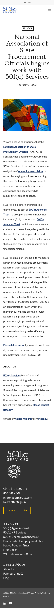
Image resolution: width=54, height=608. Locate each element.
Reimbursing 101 (13, 574)
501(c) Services (12, 376)
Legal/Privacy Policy (31, 593)
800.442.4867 (11, 493)
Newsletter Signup (14, 502)
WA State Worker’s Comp (18, 554)
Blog (27, 28)
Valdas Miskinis (23, 419)
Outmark (7, 596)
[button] (49, 10)
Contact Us (17, 510)
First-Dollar (10, 550)
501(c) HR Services (14, 533)
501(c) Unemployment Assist (21, 537)
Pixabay (42, 419)
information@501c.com (17, 498)
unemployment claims (30, 171)
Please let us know (13, 345)
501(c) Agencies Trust (16, 528)
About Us (9, 569)
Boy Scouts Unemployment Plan (23, 541)
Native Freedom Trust (16, 546)
